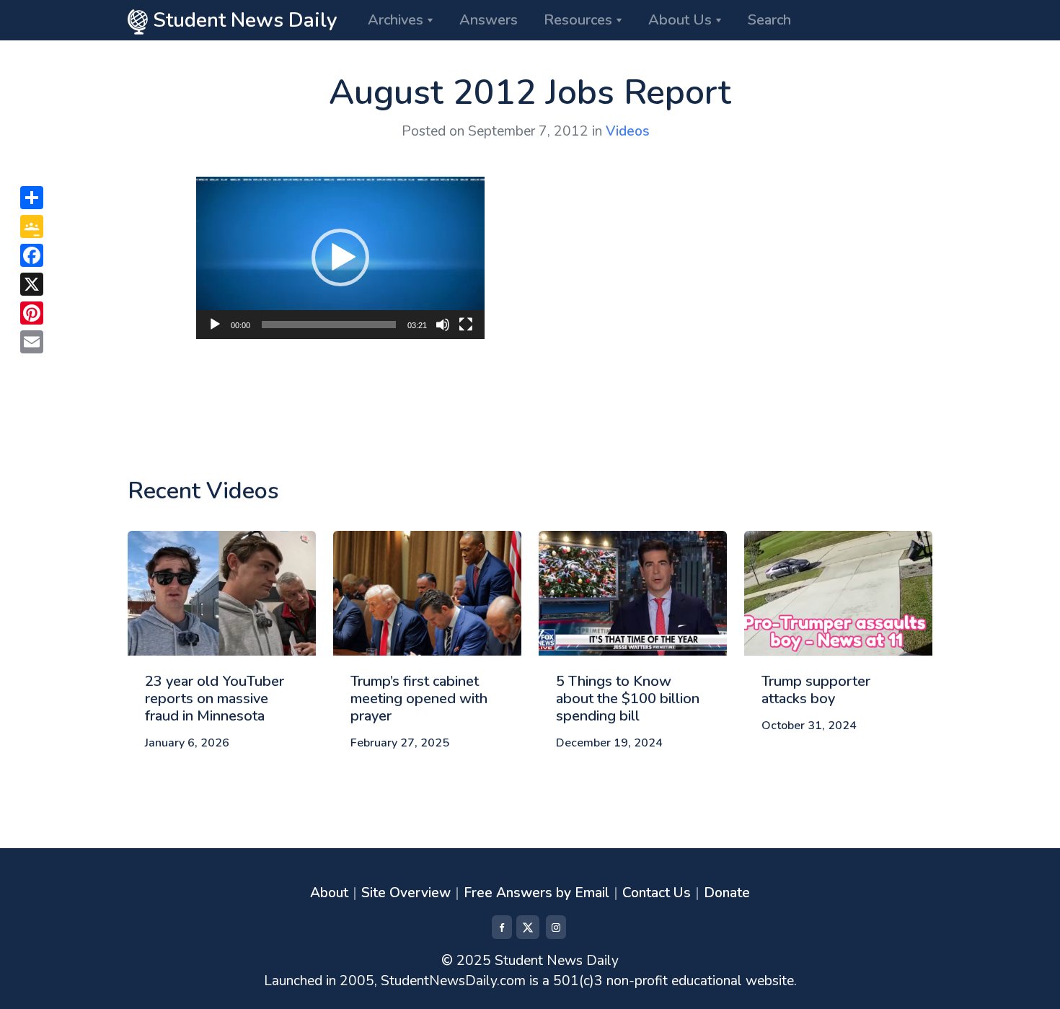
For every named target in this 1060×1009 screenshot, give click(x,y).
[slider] (329, 324)
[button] (340, 257)
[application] (340, 258)
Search (769, 20)
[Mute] (443, 324)
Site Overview (406, 893)
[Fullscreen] (466, 324)
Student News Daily (242, 20)
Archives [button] (395, 20)
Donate (727, 893)
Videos (628, 131)
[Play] (215, 324)
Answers (488, 20)
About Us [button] (680, 20)
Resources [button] (578, 20)
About (329, 893)
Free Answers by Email (536, 893)
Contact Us (656, 893)
